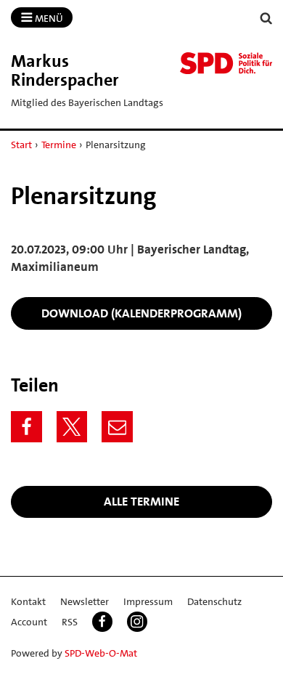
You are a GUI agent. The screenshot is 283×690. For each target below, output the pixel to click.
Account (29, 621)
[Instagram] (137, 622)
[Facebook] (26, 426)
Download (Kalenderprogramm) (141, 313)
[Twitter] (72, 426)
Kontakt (28, 601)
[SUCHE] (266, 18)
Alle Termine (141, 501)
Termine (58, 144)
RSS (70, 621)
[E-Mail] (117, 426)
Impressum (148, 601)
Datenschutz (214, 601)
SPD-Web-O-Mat (101, 652)
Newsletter (84, 601)
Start (21, 144)
